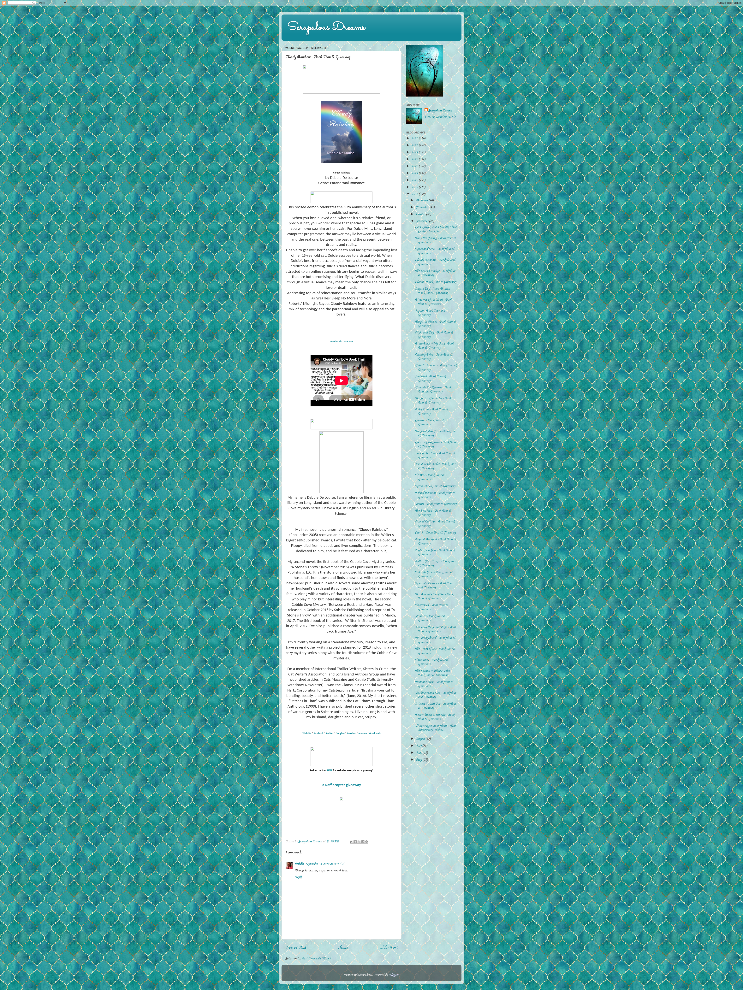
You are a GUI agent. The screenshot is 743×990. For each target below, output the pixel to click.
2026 (415, 138)
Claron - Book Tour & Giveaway (435, 282)
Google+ (340, 733)
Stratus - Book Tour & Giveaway (435, 504)
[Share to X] (359, 842)
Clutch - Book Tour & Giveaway (435, 532)
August (420, 739)
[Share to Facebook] (363, 842)
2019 (415, 187)
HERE (329, 770)
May (419, 760)
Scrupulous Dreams (326, 27)
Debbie (299, 864)
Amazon (348, 341)
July (419, 746)
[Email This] (352, 842)
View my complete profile (440, 117)
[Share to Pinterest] (366, 842)
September (422, 221)
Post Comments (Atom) (316, 958)
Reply (298, 877)
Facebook (319, 733)
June (419, 753)
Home (342, 947)
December (422, 200)
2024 (415, 152)
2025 (415, 145)
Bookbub (351, 733)
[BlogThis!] (355, 842)
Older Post (388, 947)
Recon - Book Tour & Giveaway (435, 486)
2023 (415, 159)
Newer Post (295, 947)
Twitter (330, 733)
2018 (415, 194)
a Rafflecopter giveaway (341, 785)
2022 (415, 166)
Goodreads (336, 341)
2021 (415, 173)
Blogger (393, 975)
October (421, 214)
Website (306, 733)
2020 (415, 180)
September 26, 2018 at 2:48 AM (325, 864)
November (422, 207)
